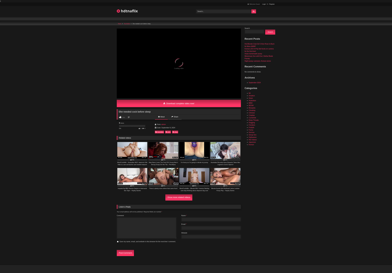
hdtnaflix (129, 10)
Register (272, 4)
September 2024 (255, 82)
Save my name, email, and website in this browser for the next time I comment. (147, 241)
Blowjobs (252, 108)
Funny (251, 130)
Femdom (252, 125)
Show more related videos (178, 197)
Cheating (252, 110)
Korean (251, 144)
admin (163, 124)
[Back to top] (385, 267)
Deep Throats (254, 120)
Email (184, 224)
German (251, 132)
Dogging (252, 122)
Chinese (252, 113)
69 (250, 93)
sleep (176, 132)
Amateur (252, 96)
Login (264, 4)
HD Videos (253, 140)
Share (175, 117)
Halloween (253, 137)
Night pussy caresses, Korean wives (258, 61)
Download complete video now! (180, 103)
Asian (251, 98)
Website (184, 233)
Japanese (252, 142)
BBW (250, 103)
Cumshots (252, 118)
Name (184, 215)
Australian (127, 23)
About (162, 117)
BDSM (251, 105)
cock (168, 132)
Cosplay (252, 115)
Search (247, 28)
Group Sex (252, 135)
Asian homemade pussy (253, 54)
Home (119, 23)
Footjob (251, 127)
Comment (120, 215)
